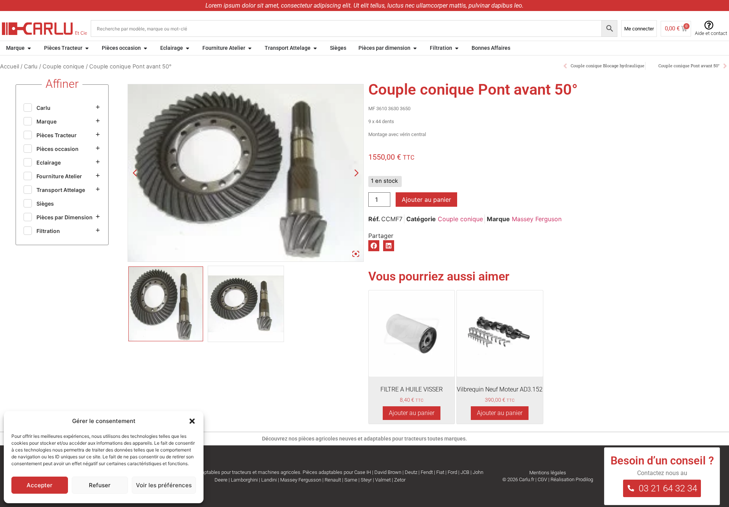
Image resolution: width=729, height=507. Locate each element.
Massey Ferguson (537, 219)
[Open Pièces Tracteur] (87, 48)
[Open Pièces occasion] (145, 48)
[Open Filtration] (456, 48)
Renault (333, 480)
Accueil (9, 66)
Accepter (39, 485)
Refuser (99, 485)
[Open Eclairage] (187, 48)
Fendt (427, 472)
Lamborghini (244, 480)
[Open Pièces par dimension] (415, 48)
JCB (465, 472)
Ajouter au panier (426, 199)
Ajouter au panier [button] (411, 413)
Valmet (383, 480)
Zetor (400, 480)
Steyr (366, 480)
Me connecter (639, 29)
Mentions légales (547, 472)
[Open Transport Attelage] (315, 48)
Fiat (440, 472)
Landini (269, 480)
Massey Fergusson (300, 480)
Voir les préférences (164, 485)
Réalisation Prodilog (572, 479)
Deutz (411, 472)
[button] (192, 421)
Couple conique (63, 66)
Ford (452, 472)
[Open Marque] (29, 48)
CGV (542, 479)
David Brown (387, 472)
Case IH (362, 472)
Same (350, 480)
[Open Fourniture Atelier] (249, 48)
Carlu (31, 66)
